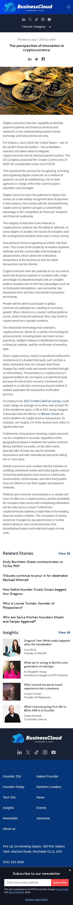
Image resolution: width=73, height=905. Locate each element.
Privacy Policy (62, 889)
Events (41, 808)
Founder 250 (12, 776)
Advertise (43, 818)
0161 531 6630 (13, 862)
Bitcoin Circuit (50, 413)
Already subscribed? (36, 899)
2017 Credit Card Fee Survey (42, 401)
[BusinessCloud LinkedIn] (23, 19)
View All (64, 553)
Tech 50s (9, 797)
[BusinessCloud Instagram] (42, 19)
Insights (8, 808)
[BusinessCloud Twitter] (30, 19)
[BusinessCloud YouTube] (49, 19)
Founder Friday (13, 787)
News (40, 797)
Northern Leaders (48, 787)
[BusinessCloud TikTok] (36, 19)
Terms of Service (16, 892)
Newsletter (10, 818)
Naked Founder (47, 776)
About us (9, 829)
